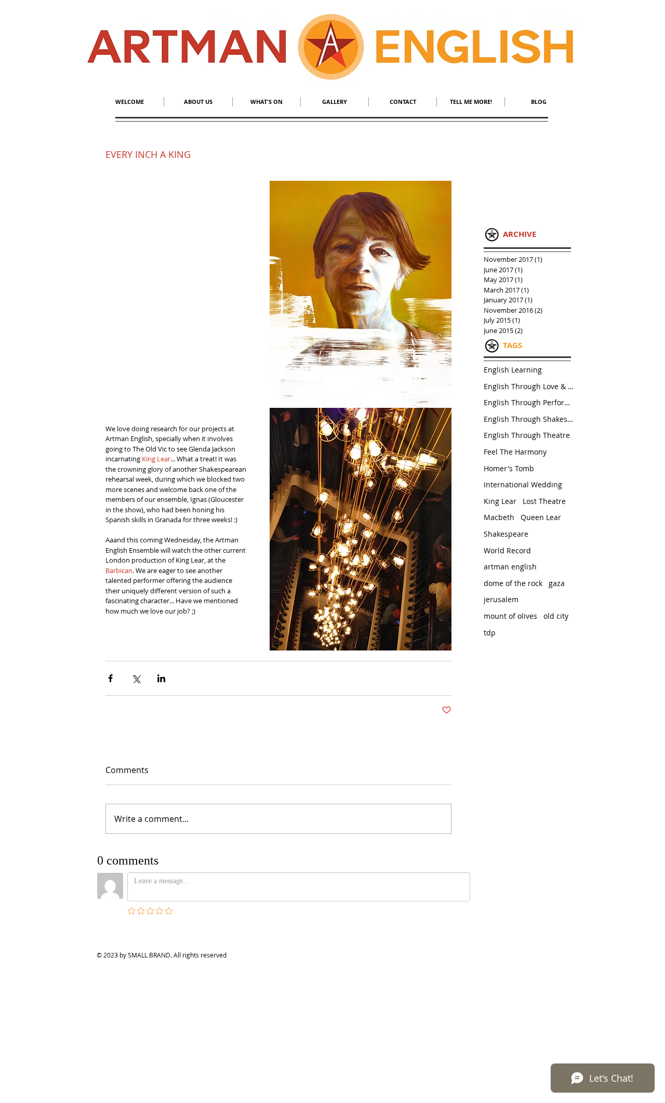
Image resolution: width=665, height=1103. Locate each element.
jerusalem (501, 599)
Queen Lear (541, 517)
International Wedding (523, 484)
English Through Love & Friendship (530, 386)
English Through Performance (530, 402)
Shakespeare (506, 534)
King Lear (500, 501)
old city (555, 616)
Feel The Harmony (515, 452)
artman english (510, 567)
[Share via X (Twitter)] (136, 678)
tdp (490, 632)
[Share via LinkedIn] (161, 678)
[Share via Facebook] (110, 678)
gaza (557, 583)
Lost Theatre (544, 501)
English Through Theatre (527, 435)
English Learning (513, 370)
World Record (507, 550)
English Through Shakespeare (530, 419)
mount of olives (510, 616)
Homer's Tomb (509, 468)
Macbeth (499, 517)
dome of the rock (513, 583)
